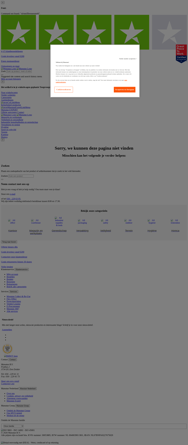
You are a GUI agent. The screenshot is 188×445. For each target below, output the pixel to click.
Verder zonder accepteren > (128, 58)
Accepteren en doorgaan (124, 90)
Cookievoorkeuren (63, 90)
